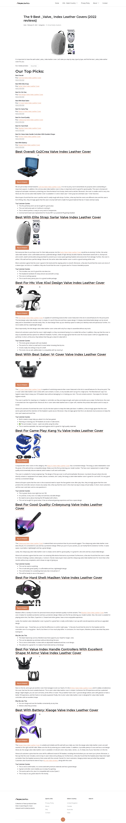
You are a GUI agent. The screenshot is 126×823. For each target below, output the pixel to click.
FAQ (46, 809)
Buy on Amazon (22, 182)
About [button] (95, 3)
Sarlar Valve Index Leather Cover (29, 86)
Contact (105, 3)
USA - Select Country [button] (69, 3)
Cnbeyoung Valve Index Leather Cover (31, 120)
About (47, 806)
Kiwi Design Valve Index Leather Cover (31, 94)
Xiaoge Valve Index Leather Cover (29, 145)
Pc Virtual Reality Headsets (53, 25)
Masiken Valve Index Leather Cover (30, 128)
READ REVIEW (19, 80)
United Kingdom (72, 803)
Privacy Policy (85, 3)
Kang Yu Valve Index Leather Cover (30, 111)
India (68, 813)
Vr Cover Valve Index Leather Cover (30, 103)
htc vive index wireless (51, 760)
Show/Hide (34, 66)
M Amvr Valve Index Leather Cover (30, 136)
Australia (70, 809)
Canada (69, 806)
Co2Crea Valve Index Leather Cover (30, 78)
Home (57, 3)
